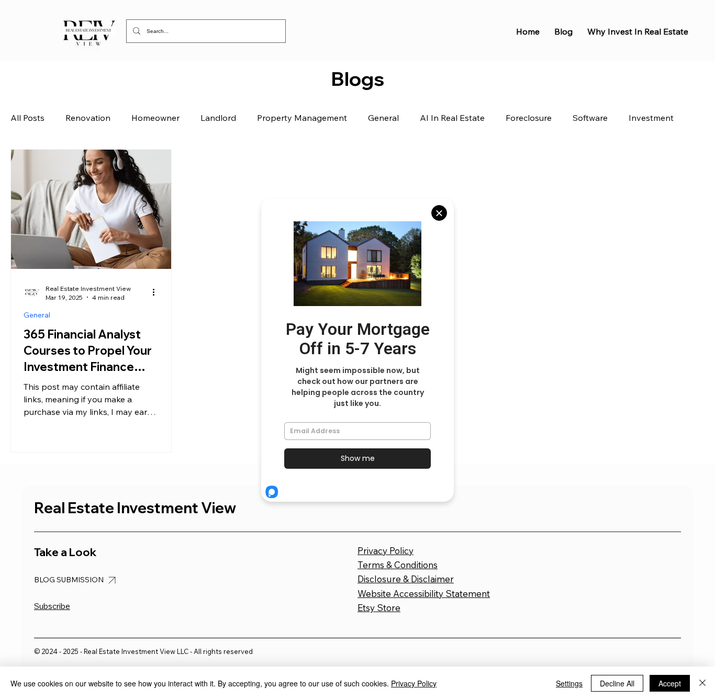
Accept (669, 683)
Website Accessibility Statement (424, 593)
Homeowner (155, 117)
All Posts (27, 117)
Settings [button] (569, 683)
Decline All (617, 683)
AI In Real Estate (452, 117)
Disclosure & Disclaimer (406, 578)
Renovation (87, 117)
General (383, 117)
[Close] (702, 683)
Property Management (302, 117)
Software (590, 117)
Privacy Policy (386, 550)
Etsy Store (379, 607)
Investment (651, 117)
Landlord (218, 117)
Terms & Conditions (398, 564)
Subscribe (52, 606)
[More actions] (157, 292)
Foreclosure (529, 117)
